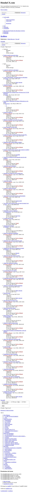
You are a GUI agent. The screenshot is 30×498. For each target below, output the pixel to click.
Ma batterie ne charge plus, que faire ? (11, 361)
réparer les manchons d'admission (10, 233)
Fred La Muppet (8, 56)
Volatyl (17, 98)
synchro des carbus (7, 181)
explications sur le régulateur (9, 166)
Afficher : (4, 401)
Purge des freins (6, 293)
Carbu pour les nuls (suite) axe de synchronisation (14, 195)
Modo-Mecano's (11, 39)
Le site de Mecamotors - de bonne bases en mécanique (15, 77)
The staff (17, 39)
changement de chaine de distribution (11, 376)
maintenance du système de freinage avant (12, 240)
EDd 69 (7, 227)
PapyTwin (7, 103)
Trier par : (15, 401)
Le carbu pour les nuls (8, 218)
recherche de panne (7, 85)
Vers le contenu (4, 9)
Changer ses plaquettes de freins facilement (12, 285)
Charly (6, 309)
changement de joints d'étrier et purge (11, 255)
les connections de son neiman (10, 270)
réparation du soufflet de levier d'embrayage (13, 173)
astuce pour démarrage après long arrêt (11, 339)
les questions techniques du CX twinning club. (13, 278)
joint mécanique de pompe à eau (10, 300)
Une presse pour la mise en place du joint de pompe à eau (16, 203)
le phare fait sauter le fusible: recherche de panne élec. (15, 134)
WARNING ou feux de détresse (10, 210)
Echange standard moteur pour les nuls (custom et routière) (16, 149)
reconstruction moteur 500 (9, 391)
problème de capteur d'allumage (10, 384)
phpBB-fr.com (9, 488)
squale (6, 95)
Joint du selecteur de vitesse (9, 308)
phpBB (9, 486)
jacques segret (19, 200)
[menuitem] (10, 19)
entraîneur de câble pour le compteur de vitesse (13, 248)
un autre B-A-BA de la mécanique (10, 70)
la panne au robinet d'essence (9, 188)
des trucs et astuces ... (8, 112)
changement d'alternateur (8, 369)
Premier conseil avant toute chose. (10, 55)
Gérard (6, 78)
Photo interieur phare (8, 315)
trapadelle (18, 154)
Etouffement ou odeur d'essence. (10, 354)
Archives (4, 36)
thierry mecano (19, 82)
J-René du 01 (8, 212)
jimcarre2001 (8, 316)
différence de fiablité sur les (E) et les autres (12, 119)
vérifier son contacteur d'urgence (10, 263)
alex (6, 204)
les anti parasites (6, 346)
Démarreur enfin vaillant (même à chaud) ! (12, 142)
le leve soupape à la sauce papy (10, 127)
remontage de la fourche (8, 225)
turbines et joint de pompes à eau (10, 323)
